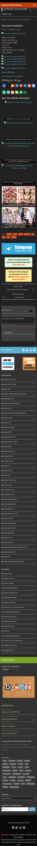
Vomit (5, 557)
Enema (5, 418)
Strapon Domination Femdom (13, 547)
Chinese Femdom (9, 403)
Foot (4, 761)
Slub (5, 29)
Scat (10, 14)
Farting (5, 423)
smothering (31, 777)
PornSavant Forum (9, 621)
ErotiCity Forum (8, 578)
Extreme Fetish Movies (11, 5)
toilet (27, 767)
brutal (5, 764)
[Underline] (8, 325)
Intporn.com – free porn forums (13, 607)
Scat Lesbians (8, 504)
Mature (5, 466)
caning (13, 780)
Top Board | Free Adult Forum (13, 641)
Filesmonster (7, 442)
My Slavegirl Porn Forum (11, 612)
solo (27, 764)
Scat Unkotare (8, 523)
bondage (12, 777)
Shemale (6, 537)
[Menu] (34, 5)
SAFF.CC (6, 631)
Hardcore (27, 234)
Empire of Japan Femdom (12, 413)
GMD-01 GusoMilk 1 (9, 726)
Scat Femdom (8, 499)
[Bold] (3, 325)
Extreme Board (8, 583)
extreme (9, 234)
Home (4, 19)
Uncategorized (8, 552)
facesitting (31, 784)
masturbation (14, 787)
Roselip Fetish (8, 480)
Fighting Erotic (8, 437)
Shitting (14, 237)
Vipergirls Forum (8, 650)
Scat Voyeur (7, 528)
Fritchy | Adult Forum (10, 593)
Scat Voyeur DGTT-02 (9, 733)
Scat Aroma (7, 490)
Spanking (6, 542)
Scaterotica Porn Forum (11, 636)
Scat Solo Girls (8, 514)
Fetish (4, 14)
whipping (28, 770)
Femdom (6, 427)
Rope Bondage (7, 784)
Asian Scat (7, 384)
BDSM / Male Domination (11, 394)
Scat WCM (7, 533)
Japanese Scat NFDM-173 (11, 712)
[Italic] (6, 325)
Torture (27, 761)
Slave (5, 787)
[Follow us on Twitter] (26, 350)
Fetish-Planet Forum (10, 588)
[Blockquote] (13, 325)
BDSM (15, 770)
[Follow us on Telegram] (23, 350)
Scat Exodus (7, 494)
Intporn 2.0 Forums (9, 602)
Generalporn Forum (10, 597)
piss (33, 234)
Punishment (16, 774)
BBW (5, 389)
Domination (6, 770)
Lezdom (6, 461)
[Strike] (11, 325)
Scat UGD (6, 518)
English (6, 669)
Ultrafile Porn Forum (10, 645)
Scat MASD (7, 509)
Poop (3, 237)
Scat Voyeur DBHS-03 (9, 719)
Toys (23, 784)
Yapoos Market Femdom (11, 561)
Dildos (5, 408)
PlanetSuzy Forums (10, 617)
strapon (20, 761)
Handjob (6, 456)
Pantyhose (26, 774)
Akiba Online (7, 573)
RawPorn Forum (8, 626)
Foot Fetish (7, 451)
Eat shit (5, 780)
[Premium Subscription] (34, 350)
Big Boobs (6, 399)
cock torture (6, 774)
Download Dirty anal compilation (12, 76)
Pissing (5, 470)
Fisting (20, 234)
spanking (11, 761)
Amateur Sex (7, 379)
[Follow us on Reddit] (30, 350)
